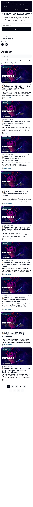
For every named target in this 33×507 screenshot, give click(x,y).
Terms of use (19, 4)
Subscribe (16, 29)
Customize (16, 9)
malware (4, 60)
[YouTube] (7, 44)
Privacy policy (10, 4)
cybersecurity (27, 60)
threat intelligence (6, 63)
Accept (6, 9)
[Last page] (22, 390)
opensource (12, 60)
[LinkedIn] (2, 44)
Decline (26, 9)
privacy (19, 60)
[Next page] (18, 390)
